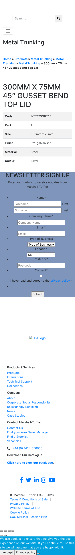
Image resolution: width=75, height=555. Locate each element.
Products (21, 59)
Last (65, 210)
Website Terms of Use (25, 508)
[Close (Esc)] (12, 531)
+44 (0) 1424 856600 (27, 448)
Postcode (41, 259)
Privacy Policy (19, 504)
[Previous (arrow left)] (1, 535)
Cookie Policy (19, 512)
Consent (41, 270)
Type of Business (41, 238)
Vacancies (14, 441)
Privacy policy (25, 552)
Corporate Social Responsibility (29, 402)
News (11, 411)
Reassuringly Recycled (22, 407)
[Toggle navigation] (8, 31)
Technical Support (19, 381)
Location (41, 249)
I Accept (7, 552)
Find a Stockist (17, 436)
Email (41, 227)
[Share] (9, 531)
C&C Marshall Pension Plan (28, 517)
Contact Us (15, 428)
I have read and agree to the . (41, 280)
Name (41, 197)
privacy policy (60, 280)
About (11, 398)
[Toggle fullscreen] (5, 531)
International (15, 377)
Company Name (41, 216)
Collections (15, 386)
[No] (38, 553)
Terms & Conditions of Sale (29, 499)
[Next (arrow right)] (5, 535)
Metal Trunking (41, 59)
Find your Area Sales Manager (27, 432)
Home (7, 59)
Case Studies (16, 415)
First (65, 204)
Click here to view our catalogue (30, 462)
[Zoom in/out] (1, 531)
